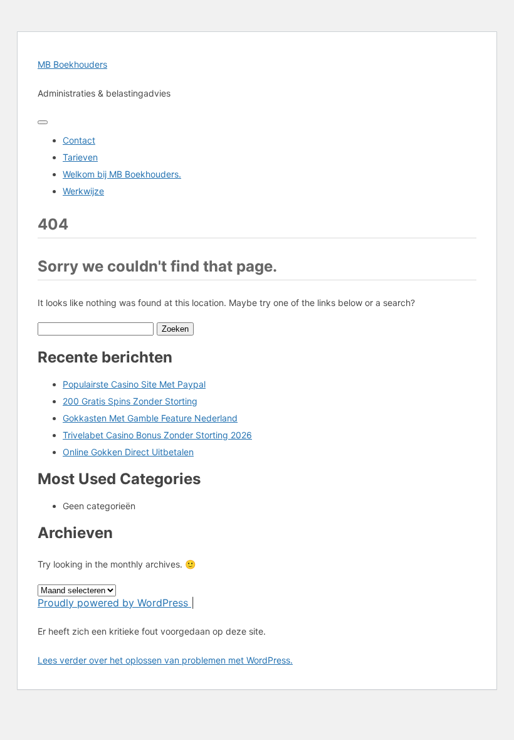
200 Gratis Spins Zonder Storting (130, 401)
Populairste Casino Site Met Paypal (134, 384)
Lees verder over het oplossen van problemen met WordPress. (165, 660)
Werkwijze (83, 191)
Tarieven (80, 157)
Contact (79, 140)
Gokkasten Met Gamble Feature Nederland (150, 418)
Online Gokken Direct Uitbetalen (128, 452)
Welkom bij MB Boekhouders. (122, 174)
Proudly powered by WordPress (114, 602)
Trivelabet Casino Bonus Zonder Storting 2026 (157, 435)
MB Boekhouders (72, 64)
